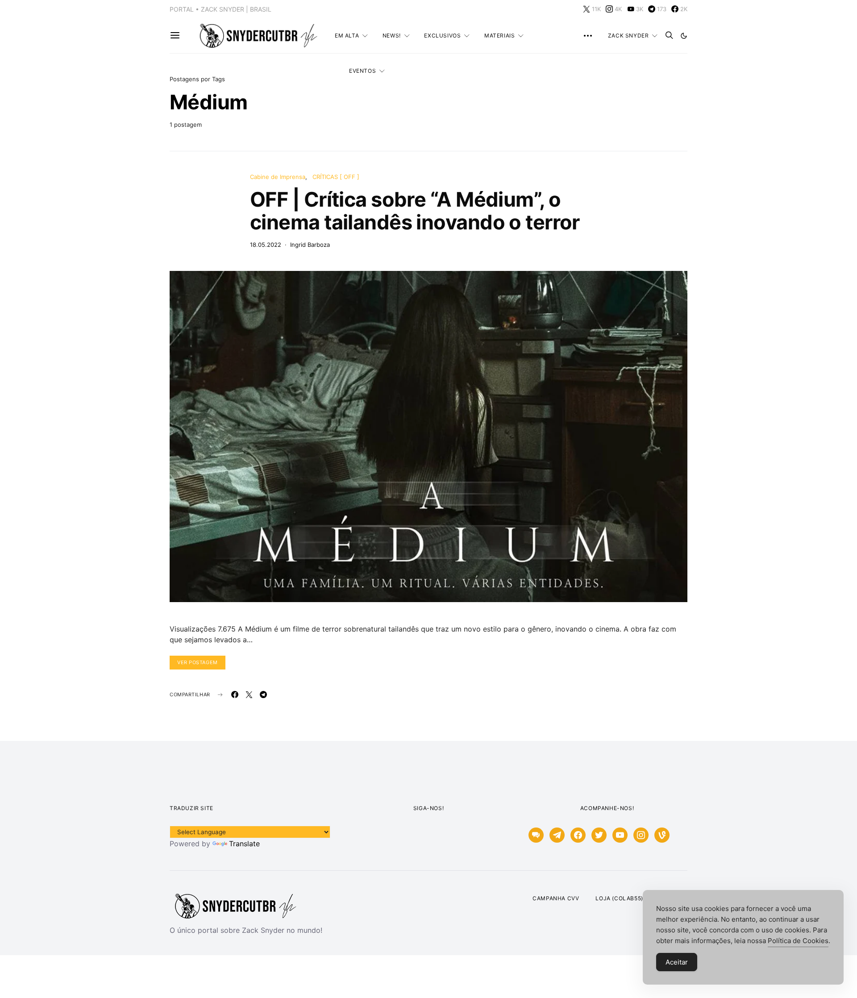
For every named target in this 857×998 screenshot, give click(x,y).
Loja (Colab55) (619, 898)
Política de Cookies (798, 940)
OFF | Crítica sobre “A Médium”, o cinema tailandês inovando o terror (415, 210)
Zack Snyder (628, 35)
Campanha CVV (556, 898)
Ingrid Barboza (310, 244)
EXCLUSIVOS (442, 35)
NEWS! (392, 35)
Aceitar (677, 962)
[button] (683, 35)
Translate (244, 843)
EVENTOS (362, 70)
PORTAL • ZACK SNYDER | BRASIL (220, 9)
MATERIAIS (499, 35)
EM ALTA (347, 35)
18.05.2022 (265, 244)
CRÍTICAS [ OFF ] (335, 176)
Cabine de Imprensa (277, 176)
